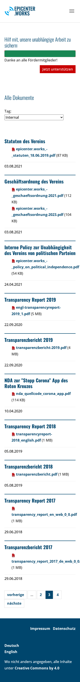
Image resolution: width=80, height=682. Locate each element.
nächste (14, 603)
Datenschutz (64, 628)
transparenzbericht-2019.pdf (41, 347)
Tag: (7, 111)
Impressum (40, 628)
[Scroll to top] (70, 672)
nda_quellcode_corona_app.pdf (43, 393)
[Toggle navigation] (72, 11)
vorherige (15, 594)
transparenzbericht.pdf (36, 474)
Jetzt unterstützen (57, 69)
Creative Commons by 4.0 (37, 668)
